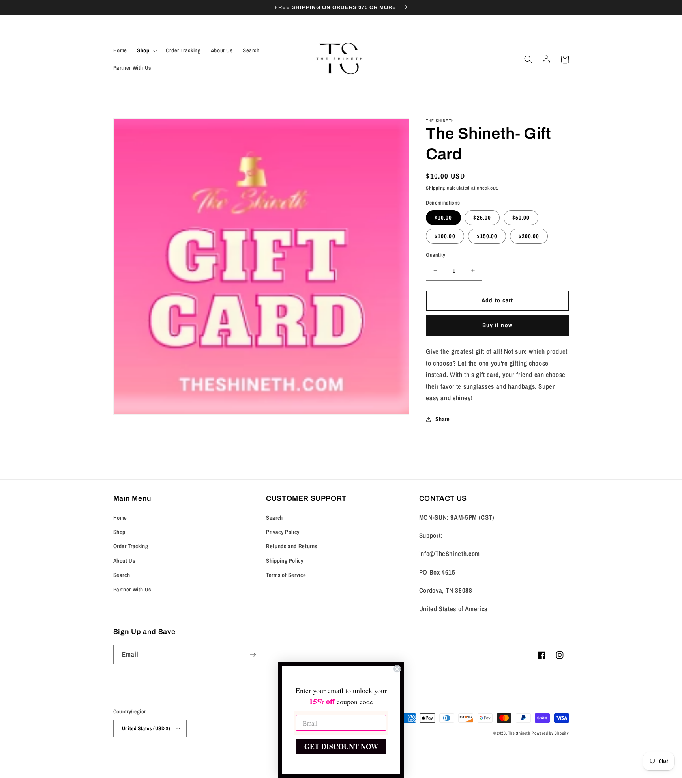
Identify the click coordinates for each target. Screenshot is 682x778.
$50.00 (521, 217)
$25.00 (482, 217)
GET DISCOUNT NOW (341, 746)
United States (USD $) (146, 728)
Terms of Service (286, 575)
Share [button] (442, 419)
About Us (124, 561)
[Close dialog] (397, 669)
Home (120, 518)
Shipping (435, 187)
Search (121, 575)
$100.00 (445, 236)
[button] (146, 51)
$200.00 (529, 236)
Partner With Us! (133, 589)
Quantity (435, 254)
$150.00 (487, 236)
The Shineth (519, 733)
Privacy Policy (283, 532)
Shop (119, 532)
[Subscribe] (253, 654)
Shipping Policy (284, 561)
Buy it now (497, 325)
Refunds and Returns (291, 546)
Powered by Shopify (550, 733)
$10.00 (443, 217)
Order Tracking (130, 546)
